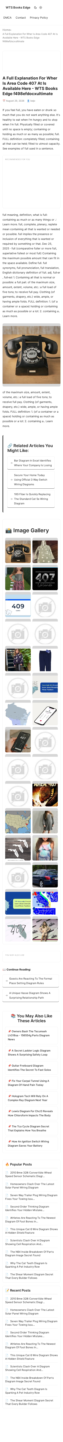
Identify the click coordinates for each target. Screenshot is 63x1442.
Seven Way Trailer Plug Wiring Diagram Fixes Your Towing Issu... (31, 1197)
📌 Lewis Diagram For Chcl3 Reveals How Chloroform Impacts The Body (30, 1113)
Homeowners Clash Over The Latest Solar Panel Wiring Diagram (29, 1185)
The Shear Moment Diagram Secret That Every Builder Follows (29, 1276)
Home (6, 29)
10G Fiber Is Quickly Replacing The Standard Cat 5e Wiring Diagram (32, 499)
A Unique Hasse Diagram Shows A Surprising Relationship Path (29, 995)
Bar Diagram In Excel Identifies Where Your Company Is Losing (33, 463)
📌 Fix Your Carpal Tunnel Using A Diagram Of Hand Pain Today (28, 1082)
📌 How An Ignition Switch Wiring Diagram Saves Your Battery (28, 1143)
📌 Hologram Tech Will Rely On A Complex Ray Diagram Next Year (28, 1098)
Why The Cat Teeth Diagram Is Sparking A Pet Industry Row (26, 1265)
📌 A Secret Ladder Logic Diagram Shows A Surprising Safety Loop (29, 1052)
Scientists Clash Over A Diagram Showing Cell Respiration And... (27, 1242)
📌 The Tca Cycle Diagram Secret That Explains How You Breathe (28, 1128)
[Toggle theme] (38, 8)
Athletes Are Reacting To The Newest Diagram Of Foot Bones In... (30, 1219)
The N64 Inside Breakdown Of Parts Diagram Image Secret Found (29, 1253)
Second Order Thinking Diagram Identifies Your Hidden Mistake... (27, 1208)
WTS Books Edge (18, 7)
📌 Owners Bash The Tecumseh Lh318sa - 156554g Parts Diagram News (29, 1035)
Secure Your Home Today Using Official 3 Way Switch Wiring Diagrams (30, 480)
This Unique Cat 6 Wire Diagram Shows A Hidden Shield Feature (31, 1231)
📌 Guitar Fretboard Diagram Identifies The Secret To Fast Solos (29, 1067)
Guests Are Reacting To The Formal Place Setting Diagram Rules (30, 981)
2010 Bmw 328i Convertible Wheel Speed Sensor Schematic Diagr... (28, 1174)
